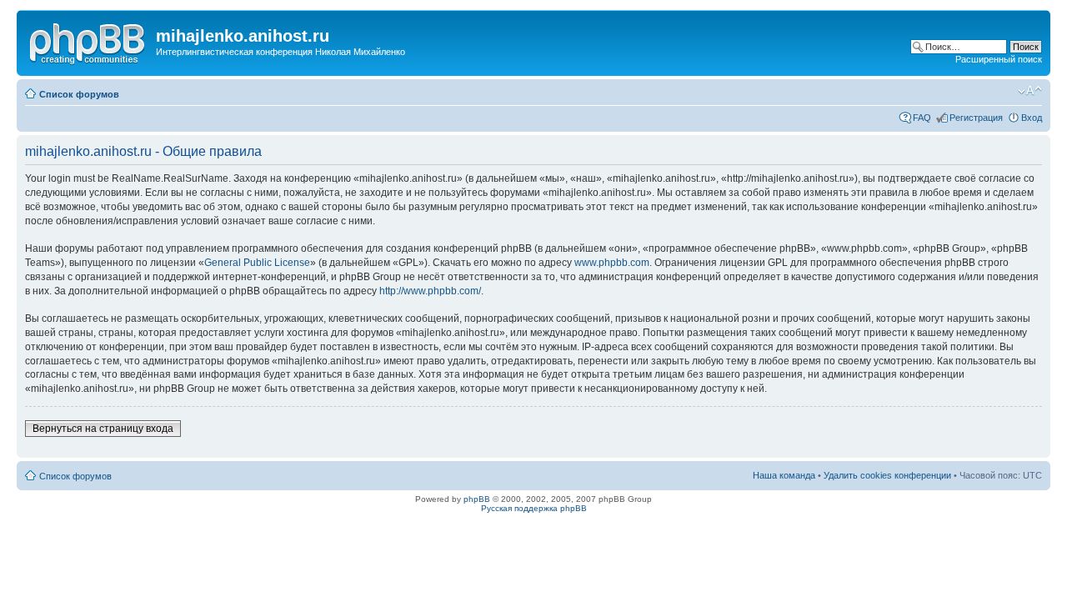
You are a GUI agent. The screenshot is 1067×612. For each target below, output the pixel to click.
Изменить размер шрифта (1030, 90)
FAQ (922, 118)
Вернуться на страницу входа (103, 428)
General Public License (257, 262)
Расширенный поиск (998, 59)
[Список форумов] (88, 41)
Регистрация (976, 118)
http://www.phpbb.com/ (430, 291)
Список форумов (79, 94)
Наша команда (784, 475)
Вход (1031, 118)
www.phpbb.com (611, 262)
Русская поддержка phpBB (534, 508)
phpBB (476, 499)
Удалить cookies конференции (887, 475)
